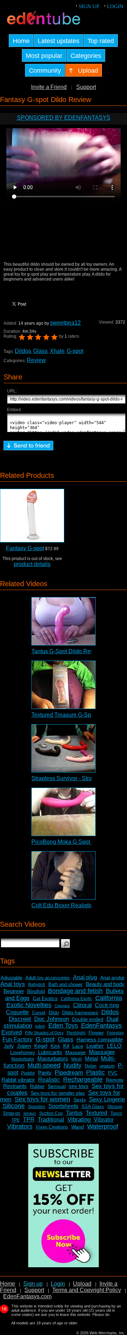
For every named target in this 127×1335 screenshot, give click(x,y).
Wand (77, 1127)
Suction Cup (51, 1113)
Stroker (29, 1113)
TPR (29, 1120)
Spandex (36, 1106)
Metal (91, 1059)
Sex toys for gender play (58, 1093)
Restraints (15, 1086)
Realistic (49, 1080)
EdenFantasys (101, 1025)
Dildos (23, 351)
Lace (77, 1046)
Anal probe (112, 977)
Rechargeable (83, 1079)
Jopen (24, 1046)
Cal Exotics (45, 998)
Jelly (9, 1046)
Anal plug (85, 977)
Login (115, 6)
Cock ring (107, 1005)
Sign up (89, 6)
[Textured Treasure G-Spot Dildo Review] (63, 685)
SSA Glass (92, 1106)
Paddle (28, 1073)
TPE (16, 1120)
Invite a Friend (49, 87)
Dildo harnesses (80, 1012)
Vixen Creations (52, 1127)
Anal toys (12, 984)
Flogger (96, 1032)
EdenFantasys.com (27, 1296)
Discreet (20, 1019)
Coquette (17, 1012)
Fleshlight (76, 1032)
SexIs (79, 1099)
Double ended (87, 1019)
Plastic (95, 1072)
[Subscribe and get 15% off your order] (63, 1265)
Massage (75, 1052)
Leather (95, 1046)
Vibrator (104, 1120)
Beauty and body (105, 984)
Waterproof (102, 1126)
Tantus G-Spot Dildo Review (66, 651)
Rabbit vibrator (18, 1080)
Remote (114, 1080)
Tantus (74, 1113)
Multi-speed (44, 1065)
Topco (116, 1113)
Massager (102, 1052)
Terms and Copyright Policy (86, 1290)
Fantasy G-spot (25, 548)
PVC (112, 1073)
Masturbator (22, 1059)
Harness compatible (100, 1039)
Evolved (11, 1032)
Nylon (90, 1066)
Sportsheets (63, 1106)
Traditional (51, 1120)
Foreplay (115, 1032)
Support (86, 87)
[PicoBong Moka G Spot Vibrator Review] (63, 812)
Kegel (40, 1046)
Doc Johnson (51, 1019)
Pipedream (69, 1072)
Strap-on (11, 1113)
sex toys (79, 1086)
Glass (40, 351)
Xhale (57, 351)
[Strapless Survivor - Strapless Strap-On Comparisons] (63, 748)
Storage (114, 1106)
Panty (45, 1073)
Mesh (76, 1059)
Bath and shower (65, 984)
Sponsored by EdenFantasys (63, 118)
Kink (55, 1046)
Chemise (62, 1006)
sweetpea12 (65, 323)
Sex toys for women (42, 1099)
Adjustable (11, 977)
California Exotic (76, 998)
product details (32, 564)
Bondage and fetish (75, 990)
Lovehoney (22, 1052)
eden (40, 1026)
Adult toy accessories (47, 977)
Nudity (72, 1065)
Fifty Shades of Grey (44, 1032)
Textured (96, 1113)
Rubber (37, 1086)
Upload (82, 1284)
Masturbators (52, 1059)
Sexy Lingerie (107, 1099)
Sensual (57, 1086)
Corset (39, 1012)
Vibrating (79, 1119)
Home (7, 1284)
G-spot (75, 351)
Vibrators (19, 1126)
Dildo (54, 1012)
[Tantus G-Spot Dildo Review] (63, 621)
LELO (114, 1046)
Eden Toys (63, 1025)
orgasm (107, 1066)
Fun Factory (17, 1039)
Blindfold (36, 991)
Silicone (13, 1106)
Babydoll (36, 984)
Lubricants (50, 1052)
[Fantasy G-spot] (32, 515)
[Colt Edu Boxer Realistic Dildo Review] (63, 875)
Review (36, 360)
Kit (66, 1046)
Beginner (14, 991)
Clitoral (82, 1005)
